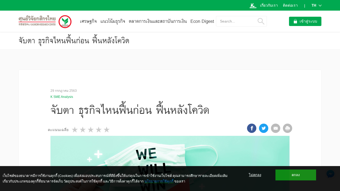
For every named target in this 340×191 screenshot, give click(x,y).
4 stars (99, 130)
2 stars (83, 130)
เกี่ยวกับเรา (269, 5)
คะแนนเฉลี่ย (58, 130)
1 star (75, 130)
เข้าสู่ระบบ (308, 21)
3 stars (91, 130)
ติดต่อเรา (290, 5)
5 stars (107, 130)
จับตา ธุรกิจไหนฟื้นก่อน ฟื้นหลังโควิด (74, 40)
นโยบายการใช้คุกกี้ (158, 181)
